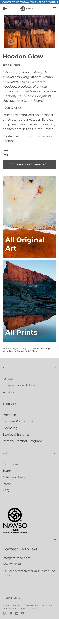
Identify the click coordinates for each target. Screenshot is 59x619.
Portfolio (9, 415)
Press (7, 484)
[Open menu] (7, 8)
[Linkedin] (16, 613)
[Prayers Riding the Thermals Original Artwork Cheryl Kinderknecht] (29, 217)
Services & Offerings (18, 421)
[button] (29, 501)
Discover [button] (10, 404)
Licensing (10, 428)
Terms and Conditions (20, 608)
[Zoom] (29, 31)
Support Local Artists (19, 385)
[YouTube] (22, 613)
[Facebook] (4, 613)
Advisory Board (14, 477)
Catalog (9, 392)
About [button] (7, 453)
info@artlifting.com (16, 558)
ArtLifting (13, 605)
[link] (29, 164)
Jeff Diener (12, 65)
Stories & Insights (16, 434)
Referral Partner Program (22, 441)
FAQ (6, 490)
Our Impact (12, 464)
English (11, 597)
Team (7, 471)
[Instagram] (10, 613)
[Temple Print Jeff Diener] (29, 301)
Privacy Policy (41, 605)
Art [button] (5, 367)
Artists (8, 379)
